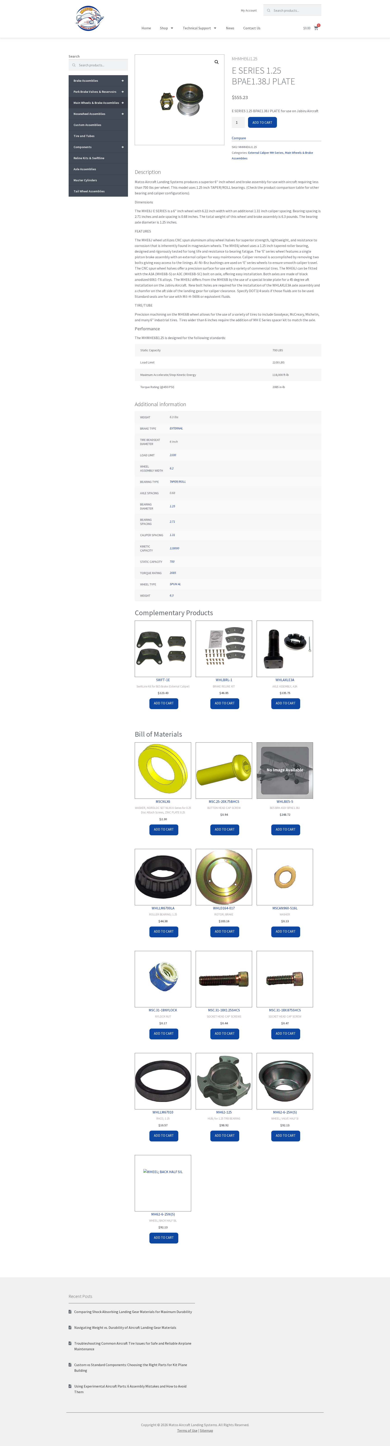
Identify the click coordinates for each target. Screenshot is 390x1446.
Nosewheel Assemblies (99, 113)
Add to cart (262, 122)
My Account (249, 10)
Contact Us (251, 28)
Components (99, 147)
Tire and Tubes (84, 136)
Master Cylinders (85, 180)
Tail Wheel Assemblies (89, 191)
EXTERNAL (176, 428)
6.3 (172, 595)
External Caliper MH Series (265, 153)
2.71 (172, 521)
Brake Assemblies (99, 80)
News (230, 28)
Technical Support (197, 28)
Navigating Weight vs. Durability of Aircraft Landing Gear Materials (125, 1327)
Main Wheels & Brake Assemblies (99, 102)
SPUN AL (175, 584)
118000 (174, 548)
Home (146, 28)
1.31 (172, 535)
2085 (173, 573)
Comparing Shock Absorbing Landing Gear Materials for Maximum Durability (133, 1311)
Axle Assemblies (85, 169)
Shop (164, 28)
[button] (217, 62)
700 (172, 561)
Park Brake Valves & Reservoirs (99, 91)
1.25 (172, 506)
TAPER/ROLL (178, 482)
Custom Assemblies (87, 125)
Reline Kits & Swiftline (89, 158)
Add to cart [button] (164, 703)
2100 (173, 455)
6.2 (172, 468)
